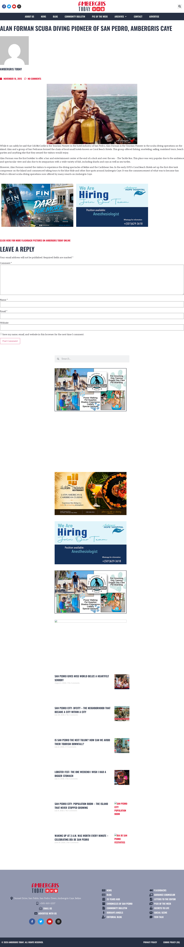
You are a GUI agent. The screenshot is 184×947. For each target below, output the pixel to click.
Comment (6, 263)
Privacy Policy (150, 942)
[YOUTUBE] (14, 6)
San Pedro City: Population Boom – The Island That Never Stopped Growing (81, 805)
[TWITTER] (9, 6)
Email (3, 311)
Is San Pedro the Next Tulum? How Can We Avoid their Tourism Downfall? (82, 742)
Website (4, 323)
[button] (179, 6)
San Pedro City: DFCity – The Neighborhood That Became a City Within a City (82, 710)
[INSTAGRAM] (19, 6)
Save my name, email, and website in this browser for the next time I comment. (43, 334)
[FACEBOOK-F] (4, 6)
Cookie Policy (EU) (171, 942)
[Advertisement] (92, 440)
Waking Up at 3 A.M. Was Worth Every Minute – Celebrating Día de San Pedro (81, 837)
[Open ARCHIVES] (126, 16)
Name (4, 300)
